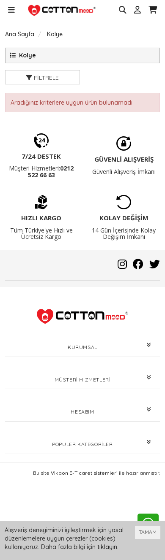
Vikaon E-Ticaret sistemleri (84, 473)
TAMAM (148, 532)
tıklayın (107, 547)
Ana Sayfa (19, 34)
